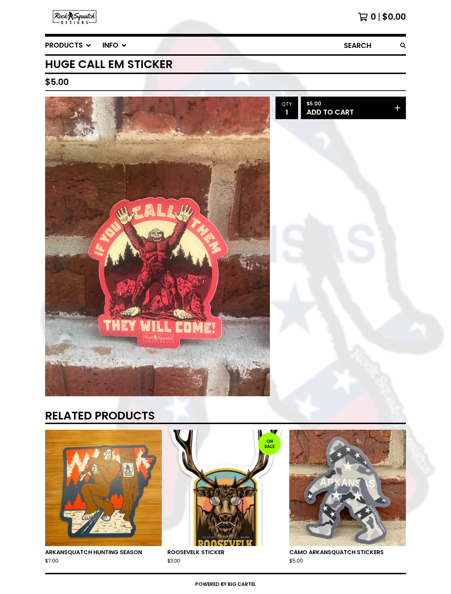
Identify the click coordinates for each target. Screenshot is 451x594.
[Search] (403, 45)
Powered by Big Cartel (225, 584)
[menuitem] (68, 45)
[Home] (74, 17)
